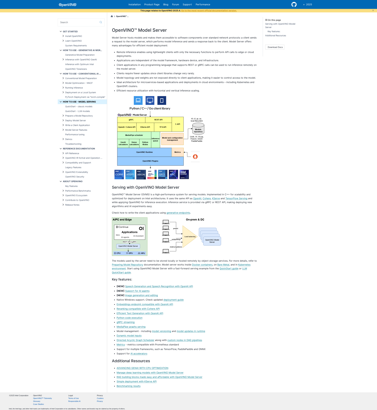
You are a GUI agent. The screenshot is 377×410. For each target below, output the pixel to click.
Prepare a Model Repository (79, 115)
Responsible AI (74, 401)
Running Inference (74, 87)
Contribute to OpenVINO (77, 200)
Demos (68, 139)
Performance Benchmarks (78, 191)
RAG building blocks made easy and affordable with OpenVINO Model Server (159, 376)
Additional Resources (275, 35)
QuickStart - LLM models (77, 111)
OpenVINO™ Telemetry (42, 398)
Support (187, 4)
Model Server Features (76, 130)
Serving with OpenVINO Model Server (280, 26)
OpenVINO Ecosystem (76, 195)
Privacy (100, 401)
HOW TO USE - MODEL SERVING (79, 101)
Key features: (274, 31)
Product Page (151, 4)
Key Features (71, 186)
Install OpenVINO (73, 36)
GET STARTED (70, 31)
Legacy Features (73, 167)
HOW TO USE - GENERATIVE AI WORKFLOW (85, 50)
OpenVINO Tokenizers (76, 69)
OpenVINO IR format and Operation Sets (85, 158)
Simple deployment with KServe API (137, 381)
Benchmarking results (128, 385)
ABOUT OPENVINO (72, 181)
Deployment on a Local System (80, 92)
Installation (135, 4)
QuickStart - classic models (78, 106)
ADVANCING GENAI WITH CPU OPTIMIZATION (142, 367)
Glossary (36, 401)
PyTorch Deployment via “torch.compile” (85, 97)
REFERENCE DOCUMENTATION (79, 148)
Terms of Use (73, 398)
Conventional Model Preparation (81, 78)
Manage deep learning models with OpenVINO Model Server (150, 372)
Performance (203, 4)
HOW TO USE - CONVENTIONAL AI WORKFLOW (85, 73)
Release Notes (72, 205)
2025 (309, 4)
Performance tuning (75, 134)
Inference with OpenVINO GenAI (81, 59)
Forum (175, 4)
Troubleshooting (73, 144)
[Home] (112, 16)
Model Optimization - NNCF (79, 83)
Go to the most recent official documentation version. (209, 10)
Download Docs (275, 47)
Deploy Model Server (75, 120)
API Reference (72, 153)
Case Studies (38, 404)
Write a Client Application (77, 125)
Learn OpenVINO (73, 41)
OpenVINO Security (74, 176)
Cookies (100, 398)
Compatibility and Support (78, 162)
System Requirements (76, 45)
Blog (165, 4)
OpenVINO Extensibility (76, 172)
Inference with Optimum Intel (79, 64)
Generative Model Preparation (80, 55)
